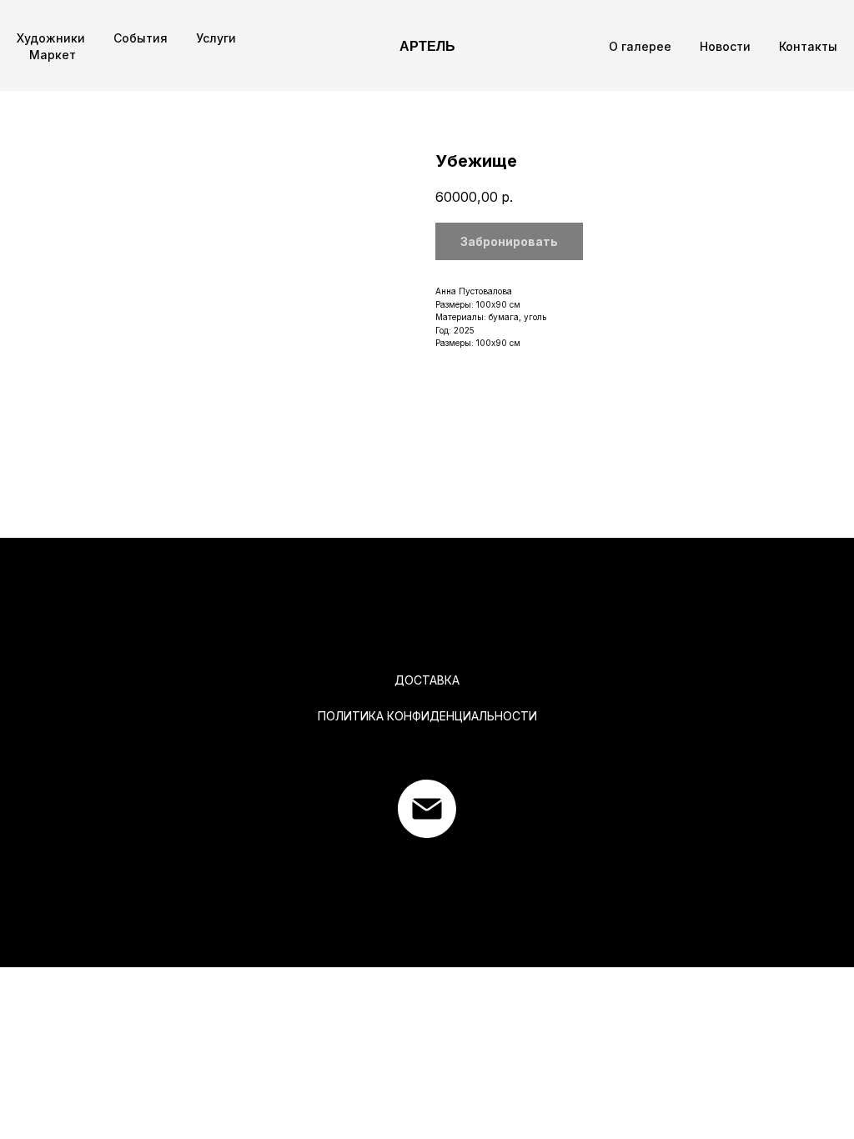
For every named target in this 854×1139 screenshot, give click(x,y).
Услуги (216, 38)
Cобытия (140, 38)
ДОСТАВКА (427, 680)
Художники (51, 38)
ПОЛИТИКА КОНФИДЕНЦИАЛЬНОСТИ (427, 716)
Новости (725, 46)
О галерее (640, 46)
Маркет (52, 55)
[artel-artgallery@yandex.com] (427, 809)
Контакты (808, 46)
